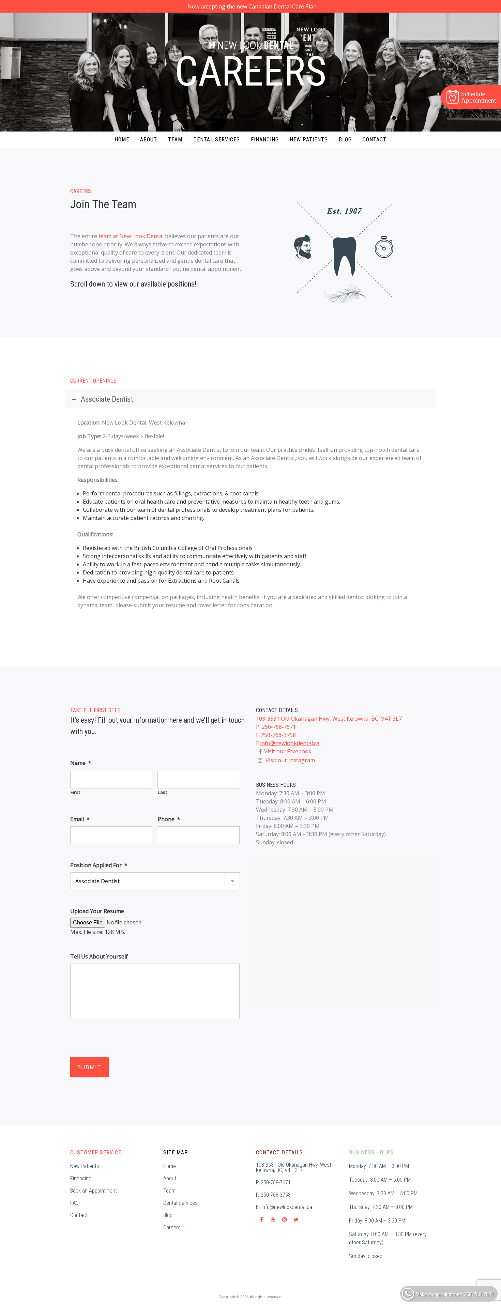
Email (80, 819)
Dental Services (216, 139)
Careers (172, 1227)
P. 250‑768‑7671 (276, 727)
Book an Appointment (93, 1191)
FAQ (74, 1203)
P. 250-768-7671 (273, 1182)
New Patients (309, 139)
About (148, 139)
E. (258, 743)
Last (162, 792)
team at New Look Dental (131, 236)
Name (80, 763)
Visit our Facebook (288, 751)
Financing (265, 139)
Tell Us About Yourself (99, 956)
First (75, 792)
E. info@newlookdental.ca (284, 1207)
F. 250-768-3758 (276, 735)
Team (175, 139)
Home (122, 139)
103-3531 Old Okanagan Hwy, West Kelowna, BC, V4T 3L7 (329, 718)
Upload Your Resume (97, 911)
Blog (345, 139)
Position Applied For (98, 865)
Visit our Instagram (290, 760)
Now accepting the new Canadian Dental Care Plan (252, 6)
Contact (374, 139)
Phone (169, 819)
